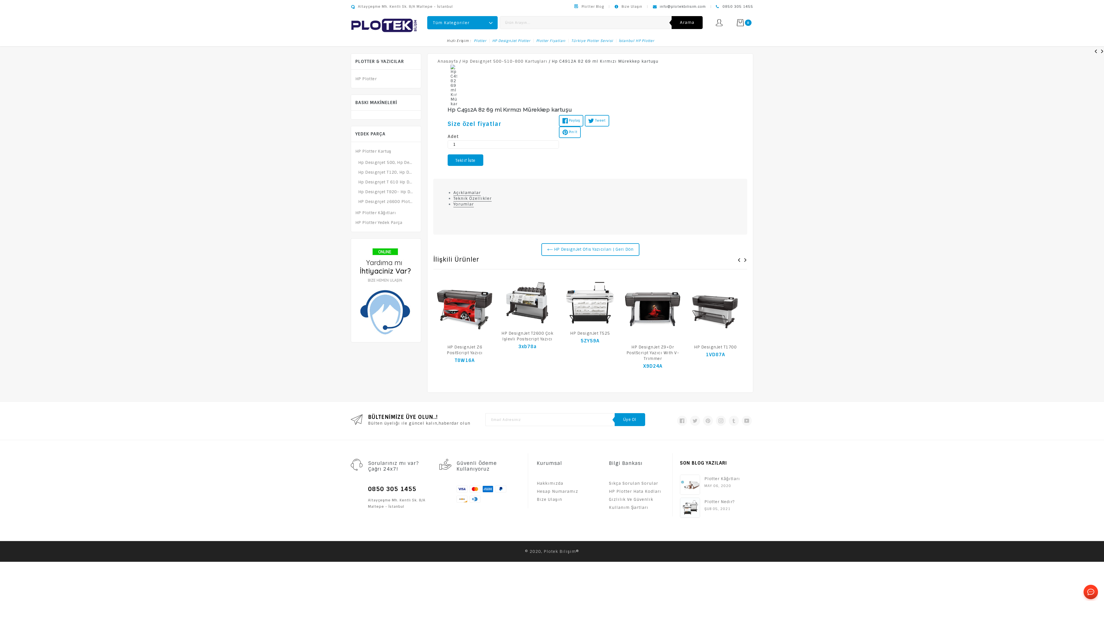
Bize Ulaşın (632, 6)
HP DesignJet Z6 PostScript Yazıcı (465, 349)
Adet (453, 136)
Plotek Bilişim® (561, 551)
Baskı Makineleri (376, 103)
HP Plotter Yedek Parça (378, 222)
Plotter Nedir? (719, 501)
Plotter (480, 41)
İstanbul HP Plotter (636, 41)
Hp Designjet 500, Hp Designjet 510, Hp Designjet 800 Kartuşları (386, 162)
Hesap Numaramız (557, 491)
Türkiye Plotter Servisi (592, 41)
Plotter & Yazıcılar (379, 61)
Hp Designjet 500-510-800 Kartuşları (504, 61)
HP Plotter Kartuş (373, 151)
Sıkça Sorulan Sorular (633, 483)
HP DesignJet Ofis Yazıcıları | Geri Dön (593, 249)
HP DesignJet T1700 (715, 347)
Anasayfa (448, 61)
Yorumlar (463, 204)
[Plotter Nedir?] (690, 508)
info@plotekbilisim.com (683, 6)
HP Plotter (366, 78)
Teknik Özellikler (472, 198)
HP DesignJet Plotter (511, 41)
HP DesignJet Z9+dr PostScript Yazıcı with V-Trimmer (652, 352)
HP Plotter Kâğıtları (375, 212)
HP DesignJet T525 (590, 333)
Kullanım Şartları (628, 507)
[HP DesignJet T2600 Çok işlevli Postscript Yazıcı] (527, 303)
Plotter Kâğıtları (722, 478)
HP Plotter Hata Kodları (635, 491)
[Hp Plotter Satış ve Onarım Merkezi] (384, 25)
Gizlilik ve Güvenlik (631, 499)
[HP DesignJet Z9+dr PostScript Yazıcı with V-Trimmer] (652, 310)
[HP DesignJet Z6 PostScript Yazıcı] (464, 310)
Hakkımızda (550, 483)
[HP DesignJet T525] (590, 303)
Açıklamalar (467, 192)
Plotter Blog (593, 6)
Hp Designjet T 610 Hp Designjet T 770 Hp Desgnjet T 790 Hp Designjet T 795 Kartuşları (386, 182)
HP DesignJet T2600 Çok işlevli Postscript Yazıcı (527, 336)
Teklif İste (465, 160)
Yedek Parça (370, 134)
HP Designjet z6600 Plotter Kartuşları (386, 201)
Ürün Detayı (465, 372)
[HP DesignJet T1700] (715, 310)
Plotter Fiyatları (551, 41)
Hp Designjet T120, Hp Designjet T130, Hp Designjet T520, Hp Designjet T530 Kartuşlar (386, 172)
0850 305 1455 (737, 6)
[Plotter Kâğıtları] (690, 485)
